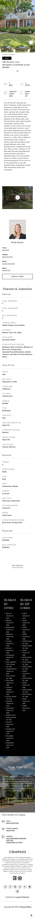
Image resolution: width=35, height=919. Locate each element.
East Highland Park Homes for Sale (11, 664)
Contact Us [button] (17, 801)
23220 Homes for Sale (26, 673)
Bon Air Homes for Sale (10, 616)
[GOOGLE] (15, 887)
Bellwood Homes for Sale (10, 636)
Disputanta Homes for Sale (10, 745)
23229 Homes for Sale (26, 701)
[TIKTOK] (20, 887)
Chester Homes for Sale (10, 643)
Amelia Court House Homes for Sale (11, 717)
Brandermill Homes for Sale (10, 630)
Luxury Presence (22, 897)
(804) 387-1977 (7, 257)
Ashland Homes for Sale (10, 703)
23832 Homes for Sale (26, 636)
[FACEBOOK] (10, 887)
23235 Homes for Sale (26, 630)
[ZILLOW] (17, 891)
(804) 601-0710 (10, 830)
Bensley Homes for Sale (10, 623)
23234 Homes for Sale (26, 623)
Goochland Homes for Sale (10, 710)
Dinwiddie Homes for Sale (10, 738)
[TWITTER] (25, 887)
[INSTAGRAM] (5, 887)
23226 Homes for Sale (26, 685)
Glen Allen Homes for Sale (10, 683)
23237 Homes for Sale (26, 653)
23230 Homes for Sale (26, 708)
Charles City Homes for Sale (10, 731)
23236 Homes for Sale (26, 616)
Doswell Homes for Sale (10, 724)
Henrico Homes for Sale (10, 650)
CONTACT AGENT (17, 276)
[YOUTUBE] (29, 887)
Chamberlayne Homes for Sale (11, 671)
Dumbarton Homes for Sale (10, 657)
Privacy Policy (25, 907)
